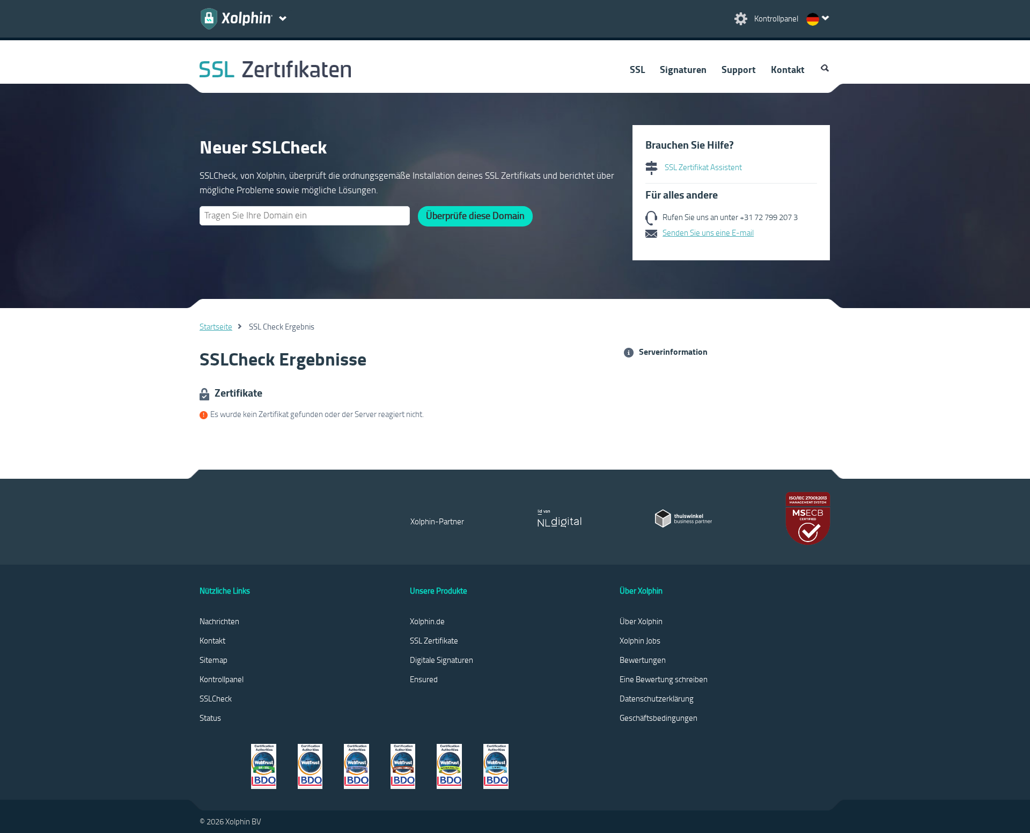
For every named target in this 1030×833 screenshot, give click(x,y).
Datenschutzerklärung (657, 698)
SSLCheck (216, 698)
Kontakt (788, 69)
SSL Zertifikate (434, 640)
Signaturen (683, 69)
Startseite (216, 326)
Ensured (424, 679)
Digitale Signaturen (441, 659)
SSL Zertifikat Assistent (702, 167)
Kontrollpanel (222, 679)
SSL (637, 69)
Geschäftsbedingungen (658, 717)
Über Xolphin (641, 621)
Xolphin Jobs (640, 640)
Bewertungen (643, 659)
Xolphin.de (427, 621)
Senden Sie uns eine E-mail (708, 232)
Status (210, 717)
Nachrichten (219, 621)
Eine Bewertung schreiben (664, 679)
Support (739, 69)
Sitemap (213, 659)
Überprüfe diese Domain (475, 215)
